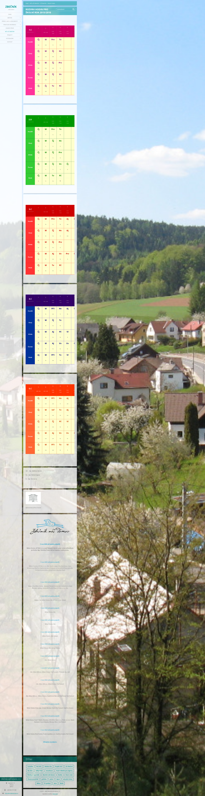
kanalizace (49, 771)
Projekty (9, 35)
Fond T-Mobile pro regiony (64, 771)
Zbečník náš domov (49, 775)
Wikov (39, 783)
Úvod (9, 14)
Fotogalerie (9, 38)
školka (60, 775)
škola (61, 783)
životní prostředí (33, 779)
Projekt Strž (58, 766)
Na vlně (30, 771)
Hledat (74, 9)
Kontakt (9, 42)
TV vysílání (47, 783)
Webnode (55, 794)
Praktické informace (9, 24)
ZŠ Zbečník (43, 3)
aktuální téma (67, 779)
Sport (58, 779)
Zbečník (9, 18)
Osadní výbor (10, 28)
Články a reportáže (33, 775)
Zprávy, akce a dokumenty (10, 21)
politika (44, 779)
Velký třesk (39, 771)
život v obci (69, 775)
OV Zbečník (69, 766)
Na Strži (38, 766)
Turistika (30, 766)
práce (51, 779)
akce (55, 783)
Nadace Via (48, 766)
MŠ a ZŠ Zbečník (9, 31)
